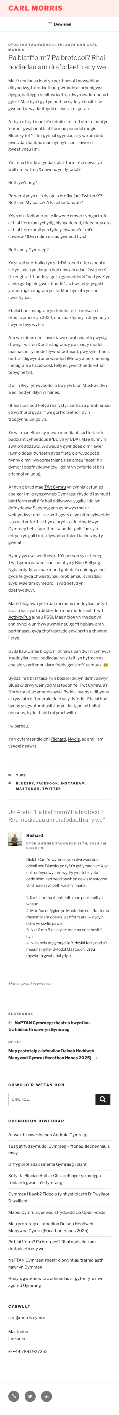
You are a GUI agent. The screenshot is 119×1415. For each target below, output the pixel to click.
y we (21, 775)
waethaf (58, 358)
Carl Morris (35, 8)
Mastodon (28, 789)
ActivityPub (19, 617)
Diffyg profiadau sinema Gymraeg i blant (47, 1164)
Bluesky (25, 783)
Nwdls (74, 739)
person (72, 555)
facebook (47, 783)
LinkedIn (16, 1338)
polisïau (81, 528)
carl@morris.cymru (26, 1317)
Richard (58, 739)
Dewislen (62, 24)
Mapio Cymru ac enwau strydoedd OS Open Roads (56, 1212)
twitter (51, 789)
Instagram (73, 783)
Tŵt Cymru (55, 487)
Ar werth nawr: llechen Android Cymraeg (47, 1134)
